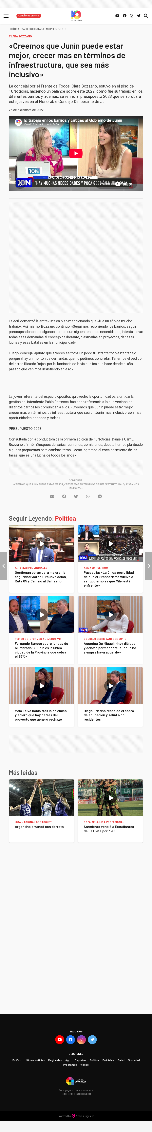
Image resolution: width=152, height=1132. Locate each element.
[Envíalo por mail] (52, 496)
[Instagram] (131, 16)
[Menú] (6, 16)
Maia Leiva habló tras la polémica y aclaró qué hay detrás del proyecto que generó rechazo (41, 715)
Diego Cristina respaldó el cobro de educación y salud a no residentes (109, 715)
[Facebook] (124, 15)
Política (14, 29)
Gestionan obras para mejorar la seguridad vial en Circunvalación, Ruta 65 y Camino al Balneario (41, 576)
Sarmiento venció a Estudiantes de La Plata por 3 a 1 (40, 828)
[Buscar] (146, 16)
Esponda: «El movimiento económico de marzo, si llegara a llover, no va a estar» (109, 830)
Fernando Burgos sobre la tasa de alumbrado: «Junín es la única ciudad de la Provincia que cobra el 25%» (41, 649)
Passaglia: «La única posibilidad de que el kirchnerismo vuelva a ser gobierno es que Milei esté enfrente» (109, 578)
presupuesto (58, 29)
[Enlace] (76, 15)
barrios (27, 29)
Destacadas (40, 29)
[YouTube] (117, 15)
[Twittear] (76, 496)
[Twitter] (139, 15)
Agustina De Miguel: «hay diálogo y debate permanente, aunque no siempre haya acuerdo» (110, 647)
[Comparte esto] (64, 496)
